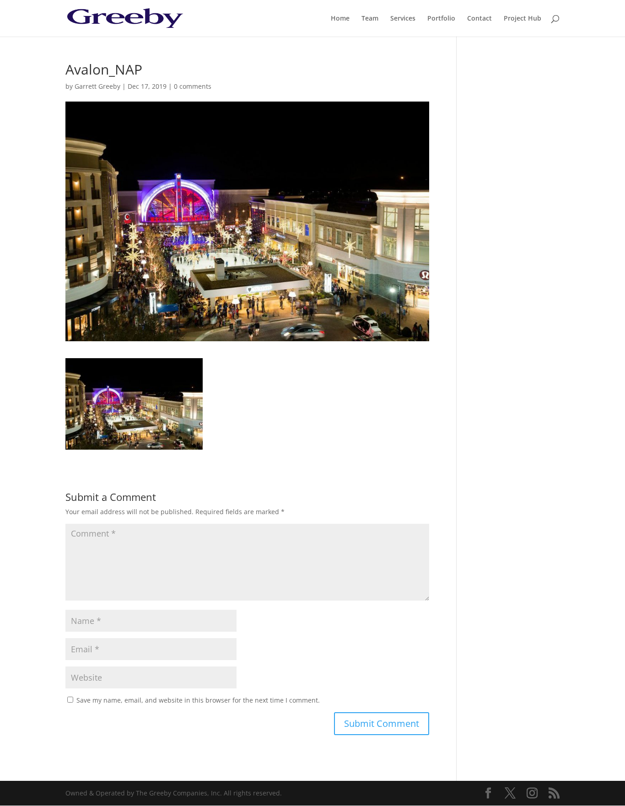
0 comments (192, 86)
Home (340, 18)
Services (402, 18)
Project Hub (522, 18)
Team (369, 18)
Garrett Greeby (97, 86)
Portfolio (441, 18)
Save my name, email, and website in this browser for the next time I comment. (198, 700)
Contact (479, 18)
